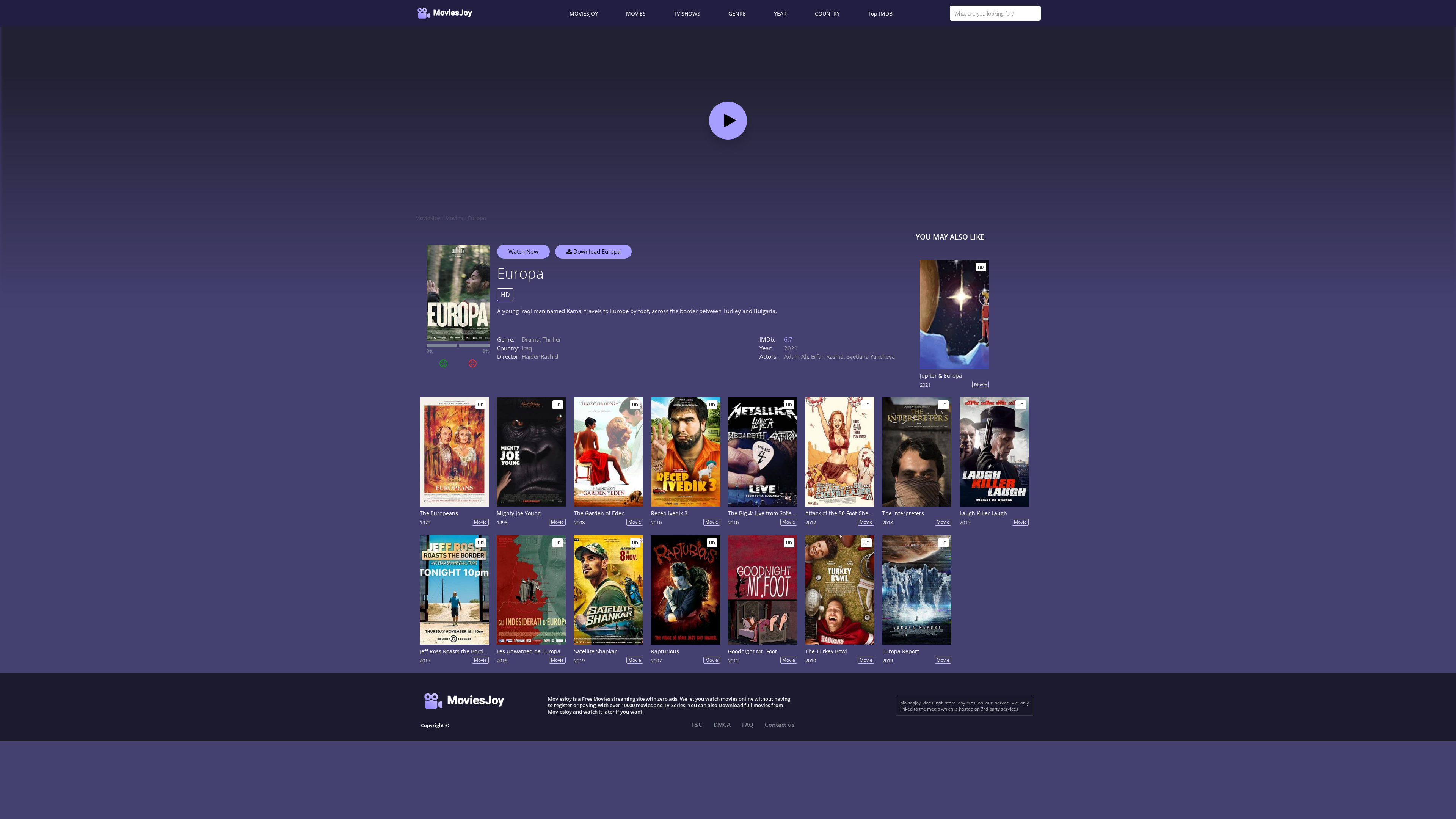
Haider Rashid (540, 356)
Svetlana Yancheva (871, 356)
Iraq (527, 348)
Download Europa (596, 251)
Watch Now (523, 251)
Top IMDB (880, 13)
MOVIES (636, 13)
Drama (531, 339)
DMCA (722, 724)
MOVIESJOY (584, 13)
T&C (696, 724)
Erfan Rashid (827, 356)
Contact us (779, 724)
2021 (791, 348)
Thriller (552, 339)
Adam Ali (796, 356)
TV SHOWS (687, 13)
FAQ (747, 724)
